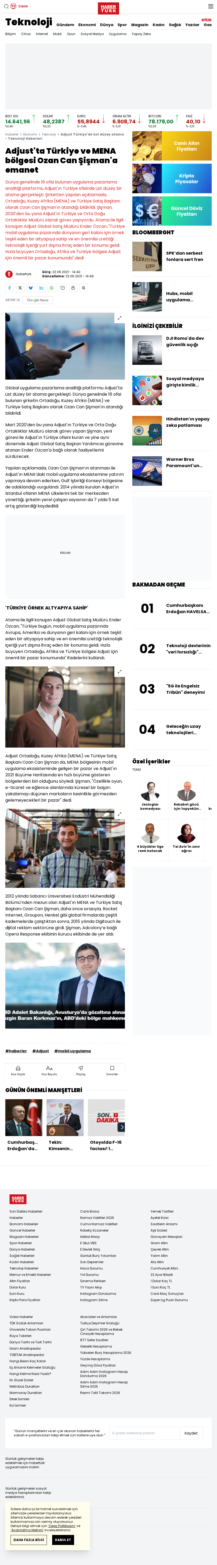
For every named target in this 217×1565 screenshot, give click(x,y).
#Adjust (40, 1051)
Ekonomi (87, 24)
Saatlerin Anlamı (164, 1224)
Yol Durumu (89, 1274)
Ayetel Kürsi (160, 1217)
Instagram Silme (93, 1300)
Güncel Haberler (22, 1230)
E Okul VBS (88, 1243)
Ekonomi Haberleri (24, 1224)
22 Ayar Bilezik (162, 1274)
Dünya (106, 24)
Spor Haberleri (21, 1243)
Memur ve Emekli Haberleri (30, 1274)
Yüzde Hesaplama (95, 1359)
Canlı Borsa (89, 1211)
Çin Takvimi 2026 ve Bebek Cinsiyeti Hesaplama (101, 1331)
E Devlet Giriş (90, 1249)
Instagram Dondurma (98, 1293)
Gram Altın (159, 1243)
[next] (122, 1127)
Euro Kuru (17, 1293)
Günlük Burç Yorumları (98, 1255)
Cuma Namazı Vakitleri (98, 1224)
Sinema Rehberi (93, 1281)
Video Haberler (21, 1317)
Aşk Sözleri (159, 1230)
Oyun (71, 34)
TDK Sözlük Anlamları (26, 1323)
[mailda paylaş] (62, 288)
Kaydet (191, 1433)
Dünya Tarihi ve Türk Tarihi (31, 1342)
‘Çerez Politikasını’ (62, 1526)
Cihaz (26, 34)
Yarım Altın (159, 1255)
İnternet (42, 34)
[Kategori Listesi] (210, 6)
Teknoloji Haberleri (24, 1268)
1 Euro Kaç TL (160, 1287)
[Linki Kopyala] (83, 288)
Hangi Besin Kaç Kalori (28, 1361)
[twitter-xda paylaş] (20, 288)
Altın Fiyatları (20, 1281)
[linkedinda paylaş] (41, 288)
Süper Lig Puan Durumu (169, 1300)
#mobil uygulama (72, 1051)
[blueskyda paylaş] (30, 288)
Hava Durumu (91, 1268)
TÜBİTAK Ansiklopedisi (27, 1355)
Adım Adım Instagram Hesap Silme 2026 (104, 1384)
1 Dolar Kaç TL (161, 1281)
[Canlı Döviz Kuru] (172, 211)
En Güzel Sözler (21, 1380)
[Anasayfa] (18, 1199)
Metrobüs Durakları (24, 1386)
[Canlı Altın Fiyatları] (172, 146)
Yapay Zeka (141, 34)
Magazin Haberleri (24, 1236)
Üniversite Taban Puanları (30, 1329)
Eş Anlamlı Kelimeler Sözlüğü (32, 1367)
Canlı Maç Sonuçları (167, 1293)
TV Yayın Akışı (91, 1287)
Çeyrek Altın (160, 1249)
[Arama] (6, 6)
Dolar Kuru (18, 1287)
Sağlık (175, 24)
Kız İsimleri (18, 1405)
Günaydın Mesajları (166, 1236)
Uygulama (117, 34)
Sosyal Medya (92, 34)
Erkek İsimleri (19, 1399)
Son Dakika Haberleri (26, 1211)
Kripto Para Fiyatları (25, 1300)
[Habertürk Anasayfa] (108, 7)
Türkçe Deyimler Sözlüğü (99, 1323)
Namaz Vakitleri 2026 (97, 1217)
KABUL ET (63, 1540)
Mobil (57, 34)
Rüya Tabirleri (20, 1336)
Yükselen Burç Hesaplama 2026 (105, 1352)
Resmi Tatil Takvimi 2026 (100, 1392)
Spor (122, 24)
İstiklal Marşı (90, 1236)
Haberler (12, 134)
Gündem (65, 24)
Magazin (139, 24)
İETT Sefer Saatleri (94, 1340)
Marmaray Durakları (26, 1392)
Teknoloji (28, 22)
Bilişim (10, 34)
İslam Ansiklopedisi (25, 1348)
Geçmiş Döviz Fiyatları (98, 1365)
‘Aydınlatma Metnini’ (27, 1530)
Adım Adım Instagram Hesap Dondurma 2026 (104, 1373)
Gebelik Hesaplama (96, 1346)
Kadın (159, 24)
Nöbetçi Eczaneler (94, 1230)
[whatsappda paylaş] (52, 288)
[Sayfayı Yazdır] (73, 288)
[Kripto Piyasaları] (172, 178)
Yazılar (193, 24)
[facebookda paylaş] (9, 288)
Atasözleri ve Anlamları (98, 1317)
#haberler (16, 1051)
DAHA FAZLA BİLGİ (28, 1540)
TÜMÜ (136, 770)
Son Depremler (91, 1262)
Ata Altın (157, 1262)
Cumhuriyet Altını (164, 1268)
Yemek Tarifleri (162, 1211)
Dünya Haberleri (22, 1249)
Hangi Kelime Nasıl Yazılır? (30, 1374)
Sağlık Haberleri (22, 1255)
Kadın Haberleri (22, 1262)
